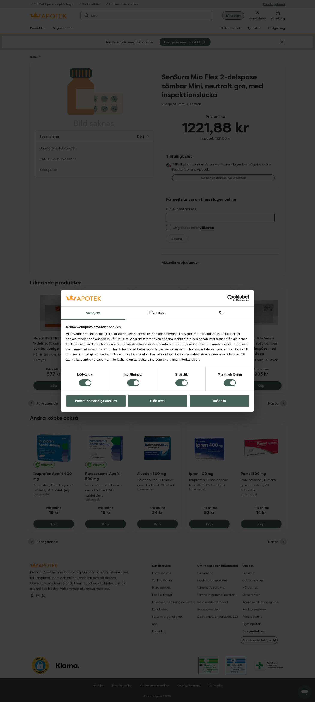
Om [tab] (221, 312)
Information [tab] (157, 312)
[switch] (133, 382)
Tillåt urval (157, 401)
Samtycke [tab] (93, 313)
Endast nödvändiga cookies (96, 401)
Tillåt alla (219, 401)
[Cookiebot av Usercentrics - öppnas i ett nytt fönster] (230, 298)
